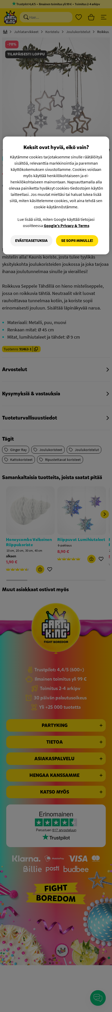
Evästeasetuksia (31, 240)
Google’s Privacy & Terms (66, 225)
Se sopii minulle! (77, 240)
